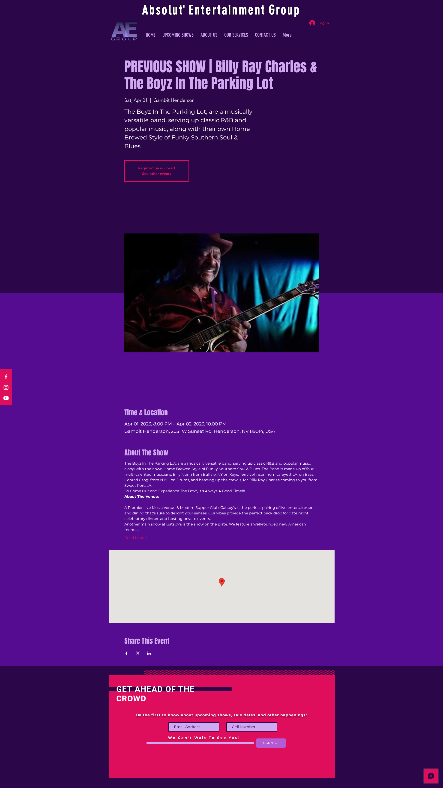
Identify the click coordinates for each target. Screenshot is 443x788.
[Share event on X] (138, 653)
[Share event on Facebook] (126, 653)
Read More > (135, 538)
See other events (156, 173)
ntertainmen (228, 10)
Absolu (160, 10)
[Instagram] (6, 387)
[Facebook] (6, 377)
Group (285, 10)
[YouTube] (6, 398)
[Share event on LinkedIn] (149, 653)
